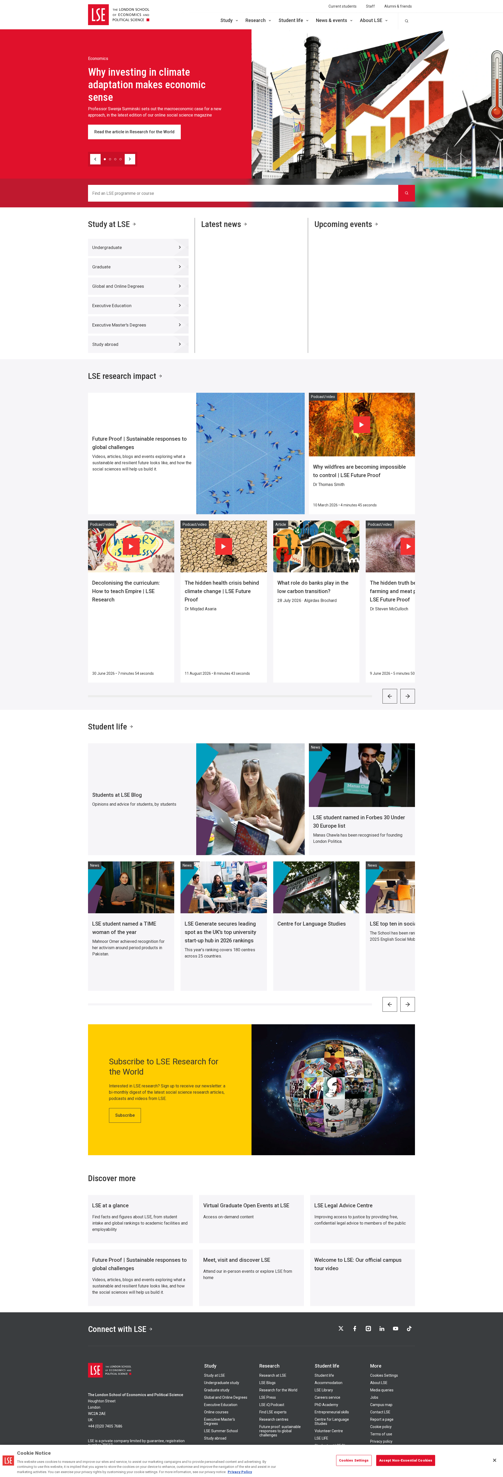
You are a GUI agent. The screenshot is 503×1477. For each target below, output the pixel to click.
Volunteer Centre (329, 1431)
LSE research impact (122, 376)
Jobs (374, 1397)
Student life (290, 20)
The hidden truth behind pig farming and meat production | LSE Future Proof (406, 591)
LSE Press (267, 1397)
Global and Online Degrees (225, 1397)
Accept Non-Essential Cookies (406, 1460)
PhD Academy (326, 1405)
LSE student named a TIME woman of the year (124, 928)
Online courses (216, 1412)
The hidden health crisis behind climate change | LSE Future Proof (222, 591)
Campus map (381, 1405)
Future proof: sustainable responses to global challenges (280, 1431)
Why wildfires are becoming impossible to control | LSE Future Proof (359, 471)
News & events (331, 20)
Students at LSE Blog (117, 795)
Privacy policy (381, 1441)
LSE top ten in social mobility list (408, 924)
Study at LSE (109, 224)
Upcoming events (343, 224)
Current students (343, 6)
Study (226, 20)
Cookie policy (381, 1427)
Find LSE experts (273, 1412)
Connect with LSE (117, 1329)
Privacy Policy (240, 1472)
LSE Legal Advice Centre (343, 1205)
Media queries (381, 1390)
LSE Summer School (221, 1431)
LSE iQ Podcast (271, 1405)
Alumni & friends (398, 6)
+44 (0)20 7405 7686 (105, 1426)
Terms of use (381, 1434)
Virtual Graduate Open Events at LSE (246, 1205)
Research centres (273, 1419)
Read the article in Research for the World (134, 131)
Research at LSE (272, 1375)
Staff (370, 6)
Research (255, 20)
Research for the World (278, 1390)
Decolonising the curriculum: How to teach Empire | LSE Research (126, 591)
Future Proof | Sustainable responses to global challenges (139, 443)
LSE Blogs (267, 1383)
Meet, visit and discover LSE (236, 1260)
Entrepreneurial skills (332, 1412)
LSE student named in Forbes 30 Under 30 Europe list (359, 821)
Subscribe (125, 1115)
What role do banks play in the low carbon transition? (312, 587)
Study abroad (215, 1438)
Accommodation (328, 1383)
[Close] (494, 1460)
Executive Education (220, 1405)
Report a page (381, 1419)
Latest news (221, 224)
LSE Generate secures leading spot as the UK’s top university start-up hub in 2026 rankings (220, 932)
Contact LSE (380, 1412)
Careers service (327, 1397)
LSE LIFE (321, 1438)
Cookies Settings (384, 1375)
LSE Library (324, 1390)
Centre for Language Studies (311, 924)
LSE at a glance (110, 1205)
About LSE (371, 20)
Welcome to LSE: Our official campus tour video (358, 1264)
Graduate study (216, 1390)
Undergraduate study (221, 1383)
